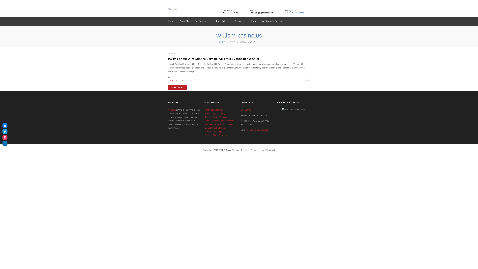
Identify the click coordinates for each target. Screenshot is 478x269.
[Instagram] (4, 137)
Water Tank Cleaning (214, 110)
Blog (253, 21)
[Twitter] (4, 131)
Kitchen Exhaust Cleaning (216, 117)
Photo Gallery (222, 21)
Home (171, 21)
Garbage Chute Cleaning (216, 135)
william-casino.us (177, 81)
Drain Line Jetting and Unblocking (220, 121)
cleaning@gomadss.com (261, 12)
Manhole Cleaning (213, 132)
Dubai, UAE (246, 110)
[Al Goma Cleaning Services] (4, 125)
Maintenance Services (272, 21)
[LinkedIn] (4, 143)
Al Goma (172, 110)
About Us (184, 21)
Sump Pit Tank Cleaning (215, 128)
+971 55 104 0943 (231, 12)
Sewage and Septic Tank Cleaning (220, 124)
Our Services (201, 21)
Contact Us (239, 21)
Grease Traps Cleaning (215, 113)
